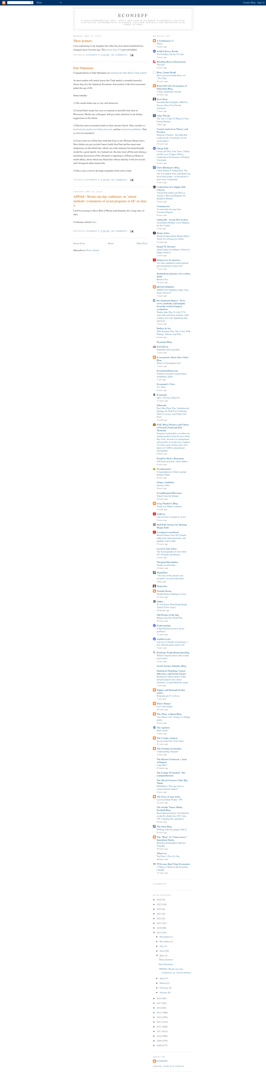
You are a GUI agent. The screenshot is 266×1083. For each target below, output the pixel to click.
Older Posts (141, 243)
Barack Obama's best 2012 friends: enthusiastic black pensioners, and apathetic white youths (172, 538)
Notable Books (164, 591)
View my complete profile (168, 1066)
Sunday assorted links (166, 564)
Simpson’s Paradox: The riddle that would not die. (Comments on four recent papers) (172, 137)
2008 (159, 1045)
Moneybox (162, 586)
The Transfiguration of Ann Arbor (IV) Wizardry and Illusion (171, 553)
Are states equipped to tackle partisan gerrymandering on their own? (172, 264)
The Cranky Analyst (167, 738)
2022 (159, 918)
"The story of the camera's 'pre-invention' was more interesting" (170, 577)
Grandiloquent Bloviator (169, 493)
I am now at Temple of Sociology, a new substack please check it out (172, 643)
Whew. (160, 43)
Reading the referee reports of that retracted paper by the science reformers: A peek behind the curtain (172, 679)
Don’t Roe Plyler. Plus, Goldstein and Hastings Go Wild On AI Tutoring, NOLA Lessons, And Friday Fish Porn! (173, 412)
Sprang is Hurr (163, 485)
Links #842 (162, 765)
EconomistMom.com (167, 370)
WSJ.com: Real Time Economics (173, 864)
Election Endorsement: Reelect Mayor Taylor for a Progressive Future (173, 237)
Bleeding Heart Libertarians (171, 61)
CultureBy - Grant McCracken (172, 219)
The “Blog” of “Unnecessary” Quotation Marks (172, 838)
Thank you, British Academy (169, 506)
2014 (159, 1017)
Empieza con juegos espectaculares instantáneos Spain (172, 375)
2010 (159, 1036)
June (162, 950)
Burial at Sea (162, 279)
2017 (159, 1003)
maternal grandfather (131, 129)
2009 (159, 1040)
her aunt (108, 129)
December (165, 936)
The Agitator (163, 727)
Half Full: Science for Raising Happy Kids (172, 526)
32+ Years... (162, 386)
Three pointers (82, 41)
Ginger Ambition (165, 482)
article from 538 (114, 49)
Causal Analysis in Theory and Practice (172, 130)
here (94, 222)
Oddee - (160, 601)
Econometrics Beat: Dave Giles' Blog (173, 358)
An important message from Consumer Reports (169, 210)
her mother (88, 129)
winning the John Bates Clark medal (128, 72)
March (163, 983)
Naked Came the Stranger (168, 495)
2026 (159, 899)
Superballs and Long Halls (168, 349)
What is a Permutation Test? (169, 363)
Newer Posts (79, 243)
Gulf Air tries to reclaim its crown (171, 516)
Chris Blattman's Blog (168, 167)
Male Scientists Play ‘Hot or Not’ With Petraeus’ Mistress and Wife (173, 333)
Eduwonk (161, 405)
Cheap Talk (162, 148)
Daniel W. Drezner (166, 246)
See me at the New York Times (170, 740)
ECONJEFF (133, 15)
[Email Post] (131, 55)
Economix (162, 394)
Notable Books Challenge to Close (171, 593)
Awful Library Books (167, 51)
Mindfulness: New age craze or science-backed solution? (170, 787)
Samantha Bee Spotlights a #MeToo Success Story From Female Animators (172, 105)
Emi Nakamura (83, 68)
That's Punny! (164, 703)
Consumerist (163, 206)
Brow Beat (162, 99)
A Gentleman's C (165, 40)
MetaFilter (162, 572)
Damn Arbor (163, 233)
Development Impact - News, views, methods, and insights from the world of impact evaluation (171, 305)
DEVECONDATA (165, 287)
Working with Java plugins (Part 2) (172, 829)
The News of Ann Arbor (169, 796)
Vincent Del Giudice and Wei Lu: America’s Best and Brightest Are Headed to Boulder (171, 195)
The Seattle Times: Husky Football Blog (170, 808)
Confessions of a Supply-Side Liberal (171, 188)
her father (98, 129)
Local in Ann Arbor (167, 548)
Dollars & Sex (164, 328)
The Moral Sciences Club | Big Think (172, 781)
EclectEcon (162, 346)
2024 (159, 909)
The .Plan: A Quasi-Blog (169, 714)
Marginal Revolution (167, 562)
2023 (159, 913)
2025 (159, 904)
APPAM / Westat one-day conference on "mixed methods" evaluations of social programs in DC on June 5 (110, 201)
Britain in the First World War (169, 617)
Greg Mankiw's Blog (167, 503)
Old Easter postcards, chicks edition (172, 461)
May (162, 955)
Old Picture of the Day (168, 614)
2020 (159, 927)
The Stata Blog (164, 826)
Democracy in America (168, 260)
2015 (159, 1012)
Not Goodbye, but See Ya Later (170, 54)
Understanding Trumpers (167, 751)
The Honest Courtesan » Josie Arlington (172, 760)
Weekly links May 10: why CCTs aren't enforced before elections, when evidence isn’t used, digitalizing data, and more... (173, 316)
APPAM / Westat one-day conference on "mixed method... (175, 970)
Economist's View (166, 384)
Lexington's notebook (168, 532)
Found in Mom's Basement (170, 458)
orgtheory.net (163, 639)
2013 (159, 1021)
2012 (159, 1026)
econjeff (162, 1061)
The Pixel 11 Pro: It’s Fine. (168, 856)
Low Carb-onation (165, 706)
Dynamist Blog (164, 342)
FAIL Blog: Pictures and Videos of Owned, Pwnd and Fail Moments (173, 427)
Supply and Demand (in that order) (171, 691)
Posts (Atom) (93, 250)
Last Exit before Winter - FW (169, 799)
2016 (159, 1007)
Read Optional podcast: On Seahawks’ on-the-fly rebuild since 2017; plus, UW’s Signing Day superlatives (173, 815)
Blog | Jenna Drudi (166, 72)
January (164, 992)
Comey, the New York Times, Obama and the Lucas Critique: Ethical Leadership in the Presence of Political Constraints (173, 155)
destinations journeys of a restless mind (174, 275)
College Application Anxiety (169, 91)
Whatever (162, 853)
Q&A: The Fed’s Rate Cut (168, 397)
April (162, 978)
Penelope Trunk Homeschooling (173, 652)
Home (111, 243)
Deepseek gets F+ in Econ (168, 695)
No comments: (119, 55)
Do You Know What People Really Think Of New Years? (172, 606)
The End (160, 64)
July (162, 946)
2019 (159, 932)
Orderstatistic (164, 625)
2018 (159, 998)
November (165, 941)
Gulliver (161, 514)
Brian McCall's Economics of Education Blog (172, 87)
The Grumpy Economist (169, 748)
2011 (159, 1031)
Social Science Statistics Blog (171, 665)
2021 (159, 923)
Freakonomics (164, 468)
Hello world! (162, 730)
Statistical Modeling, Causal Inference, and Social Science (171, 672)
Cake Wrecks (163, 115)
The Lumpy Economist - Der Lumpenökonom (171, 774)
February (164, 987)
